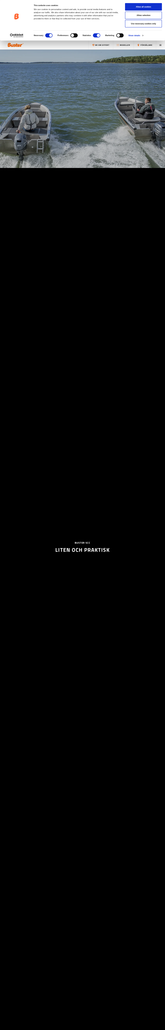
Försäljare (146, 45)
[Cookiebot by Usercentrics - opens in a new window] (16, 35)
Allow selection (143, 15)
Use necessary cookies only (143, 24)
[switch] (74, 35)
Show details (134, 35)
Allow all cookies (143, 7)
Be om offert (102, 45)
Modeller (124, 45)
